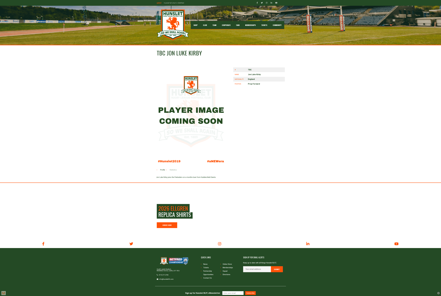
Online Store (227, 264)
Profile (162, 170)
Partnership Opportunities (208, 273)
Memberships (228, 268)
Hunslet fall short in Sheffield (174, 3)
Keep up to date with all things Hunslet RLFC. (260, 263)
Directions (226, 274)
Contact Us (207, 278)
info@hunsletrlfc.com (166, 279)
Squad (225, 271)
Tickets (206, 268)
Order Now (167, 225)
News (205, 264)
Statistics (173, 170)
